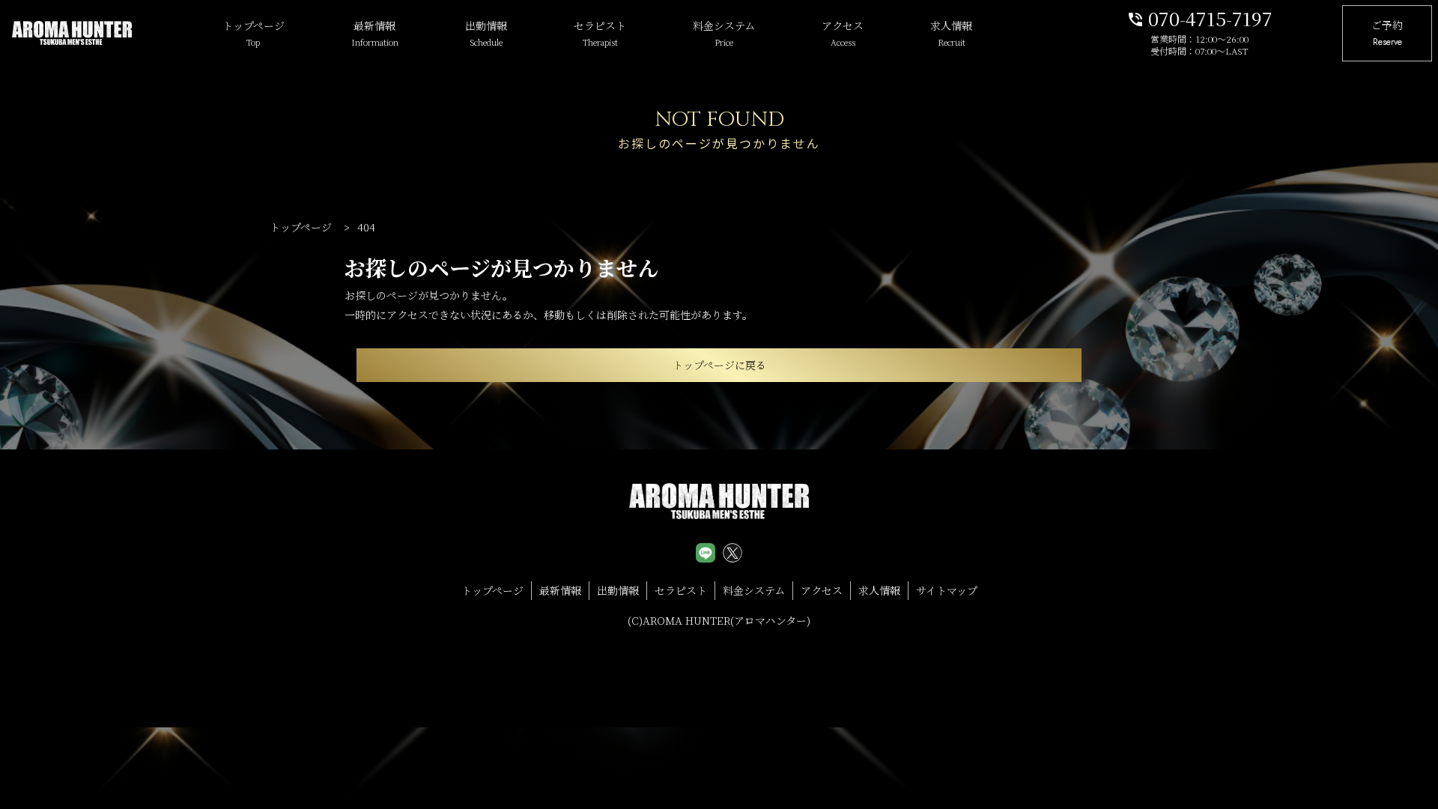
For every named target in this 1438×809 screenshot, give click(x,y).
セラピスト (600, 33)
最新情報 (374, 33)
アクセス (843, 33)
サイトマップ (946, 590)
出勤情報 (486, 33)
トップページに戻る (719, 364)
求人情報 (951, 33)
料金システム (724, 33)
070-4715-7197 (1199, 17)
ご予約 (1387, 33)
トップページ (253, 33)
